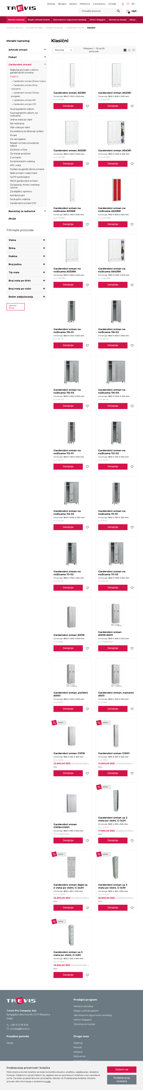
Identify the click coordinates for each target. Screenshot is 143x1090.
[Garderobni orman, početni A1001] (71, 675)
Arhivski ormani (18, 49)
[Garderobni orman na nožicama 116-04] (116, 372)
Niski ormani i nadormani (23, 173)
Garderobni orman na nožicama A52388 (111, 209)
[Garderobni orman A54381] (116, 133)
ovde (48, 1081)
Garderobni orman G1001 (113, 753)
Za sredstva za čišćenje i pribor (27, 131)
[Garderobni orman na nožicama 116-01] (71, 311)
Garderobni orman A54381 (114, 150)
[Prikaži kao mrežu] (125, 50)
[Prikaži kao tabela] (132, 50)
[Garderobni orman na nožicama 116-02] (116, 311)
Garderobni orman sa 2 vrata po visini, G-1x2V (112, 819)
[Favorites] (128, 4)
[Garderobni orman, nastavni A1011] (116, 675)
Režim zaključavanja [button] (21, 296)
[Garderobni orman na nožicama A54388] (116, 251)
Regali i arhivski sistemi (86, 1010)
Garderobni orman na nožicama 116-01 (67, 331)
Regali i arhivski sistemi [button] (39, 20)
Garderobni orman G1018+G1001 (65, 826)
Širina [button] (12, 248)
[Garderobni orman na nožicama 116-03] (71, 372)
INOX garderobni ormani (24, 181)
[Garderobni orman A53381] (71, 133)
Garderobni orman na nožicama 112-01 (67, 452)
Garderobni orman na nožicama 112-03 (67, 512)
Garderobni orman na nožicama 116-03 (67, 391)
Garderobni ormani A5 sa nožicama (24, 87)
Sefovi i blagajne (83, 1019)
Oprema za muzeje (118, 20)
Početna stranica (15, 27)
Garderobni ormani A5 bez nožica (30, 81)
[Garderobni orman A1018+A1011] (116, 614)
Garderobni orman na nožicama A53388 (67, 270)
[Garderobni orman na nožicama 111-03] (116, 554)
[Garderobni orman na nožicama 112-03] (71, 493)
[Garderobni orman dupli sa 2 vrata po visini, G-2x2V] (71, 867)
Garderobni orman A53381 (69, 150)
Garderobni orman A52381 (114, 92)
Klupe (13, 135)
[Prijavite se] (123, 4)
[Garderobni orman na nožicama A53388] (71, 251)
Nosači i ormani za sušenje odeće (24, 144)
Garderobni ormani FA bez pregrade (25, 95)
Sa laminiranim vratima (22, 161)
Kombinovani (17, 195)
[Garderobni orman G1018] (71, 735)
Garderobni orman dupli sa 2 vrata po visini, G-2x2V (70, 886)
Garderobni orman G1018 (69, 753)
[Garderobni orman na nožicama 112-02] (116, 433)
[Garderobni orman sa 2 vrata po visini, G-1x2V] (116, 800)
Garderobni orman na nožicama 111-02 (67, 573)
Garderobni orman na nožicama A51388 (67, 209)
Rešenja (51, 4)
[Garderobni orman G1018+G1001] (71, 803)
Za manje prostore (20, 153)
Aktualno (62, 4)
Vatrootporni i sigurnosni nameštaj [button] (69, 20)
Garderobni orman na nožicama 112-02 (111, 452)
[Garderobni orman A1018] (71, 616)
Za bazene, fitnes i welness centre (25, 186)
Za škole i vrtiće (18, 149)
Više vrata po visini (20, 127)
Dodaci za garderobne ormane (27, 169)
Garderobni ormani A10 (25, 100)
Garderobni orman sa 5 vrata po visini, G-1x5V (68, 953)
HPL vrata (15, 165)
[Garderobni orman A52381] (116, 75)
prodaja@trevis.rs (20, 1028)
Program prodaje (34, 27)
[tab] (27, 240)
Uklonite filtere (12, 306)
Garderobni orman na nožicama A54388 (111, 270)
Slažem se (121, 1069)
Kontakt (112, 4)
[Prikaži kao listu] (128, 50)
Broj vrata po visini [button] (20, 288)
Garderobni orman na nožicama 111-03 (111, 573)
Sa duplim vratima (20, 199)
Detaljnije (68, 106)
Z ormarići (15, 157)
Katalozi (73, 4)
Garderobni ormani (75, 27)
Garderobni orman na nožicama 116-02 (111, 331)
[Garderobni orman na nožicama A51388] (71, 190)
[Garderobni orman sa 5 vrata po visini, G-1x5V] (71, 934)
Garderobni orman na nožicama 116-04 (111, 391)
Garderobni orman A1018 (68, 635)
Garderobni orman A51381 (69, 92)
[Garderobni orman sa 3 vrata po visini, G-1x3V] (116, 867)
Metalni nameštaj (54, 27)
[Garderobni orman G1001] (116, 735)
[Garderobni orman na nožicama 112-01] (71, 433)
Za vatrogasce (18, 139)
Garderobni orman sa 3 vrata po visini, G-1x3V (112, 886)
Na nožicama (17, 123)
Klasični (14, 76)
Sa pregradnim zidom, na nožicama (24, 114)
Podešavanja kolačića (122, 1079)
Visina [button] (12, 240)
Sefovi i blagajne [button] (97, 20)
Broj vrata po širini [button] (20, 280)
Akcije (132, 20)
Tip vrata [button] (14, 272)
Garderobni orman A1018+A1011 (109, 633)
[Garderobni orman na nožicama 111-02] (71, 554)
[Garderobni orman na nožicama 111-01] (116, 493)
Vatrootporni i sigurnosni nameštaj (93, 1015)
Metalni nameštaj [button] (16, 20)
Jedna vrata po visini (21, 119)
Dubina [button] (13, 256)
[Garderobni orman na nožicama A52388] (116, 190)
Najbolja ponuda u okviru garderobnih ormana (24, 71)
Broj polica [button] (15, 264)
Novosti (78, 1047)
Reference (85, 4)
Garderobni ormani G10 (25, 104)
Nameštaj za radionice (22, 211)
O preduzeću (99, 4)
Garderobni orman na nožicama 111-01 (111, 512)
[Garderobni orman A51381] (71, 75)
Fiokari (13, 57)
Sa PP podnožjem (20, 177)
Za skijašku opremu (21, 191)
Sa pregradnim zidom (22, 109)
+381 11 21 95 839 (19, 1025)
